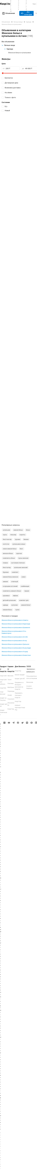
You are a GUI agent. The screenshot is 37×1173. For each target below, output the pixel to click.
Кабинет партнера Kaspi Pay (20, 707)
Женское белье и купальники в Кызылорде (16, 648)
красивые (6, 595)
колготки (6, 544)
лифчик (15, 595)
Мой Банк (11, 687)
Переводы (11, 691)
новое (23, 577)
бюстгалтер (7, 567)
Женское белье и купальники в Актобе (15, 637)
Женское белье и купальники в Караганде (16, 624)
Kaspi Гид (11, 709)
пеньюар (13, 534)
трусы (5, 534)
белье (28, 530)
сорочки (19, 553)
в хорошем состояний (10, 586)
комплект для (23, 600)
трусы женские (23, 558)
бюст (21, 549)
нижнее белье (18, 530)
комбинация (25, 586)
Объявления (10, 13)
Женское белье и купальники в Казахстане (16, 655)
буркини (6, 572)
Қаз (34, 4)
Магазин (10, 676)
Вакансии (29, 682)
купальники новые (18, 544)
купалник (14, 605)
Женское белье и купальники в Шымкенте (16, 627)
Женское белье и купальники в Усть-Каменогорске (14, 632)
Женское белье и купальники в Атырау (15, 651)
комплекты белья (9, 558)
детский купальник (9, 600)
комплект (15, 572)
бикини (26, 539)
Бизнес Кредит (20, 675)
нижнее (5, 581)
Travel (9, 679)
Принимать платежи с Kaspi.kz (19, 695)
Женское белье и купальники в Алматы (15, 620)
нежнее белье (7, 610)
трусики (17, 539)
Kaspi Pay (18, 671)
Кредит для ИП (20, 678)
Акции (10, 695)
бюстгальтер (7, 539)
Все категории (28, 13)
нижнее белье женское (10, 577)
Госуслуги (11, 699)
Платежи (10, 683)
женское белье (8, 553)
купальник (6, 530)
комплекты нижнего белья (12, 591)
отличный (14, 581)
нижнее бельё (25, 605)
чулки (17, 610)
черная (26, 591)
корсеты (22, 534)
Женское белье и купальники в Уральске (15, 644)
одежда (5, 605)
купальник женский (20, 567)
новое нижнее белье (9, 549)
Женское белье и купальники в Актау (14, 640)
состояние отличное (18, 563)
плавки (5, 563)
